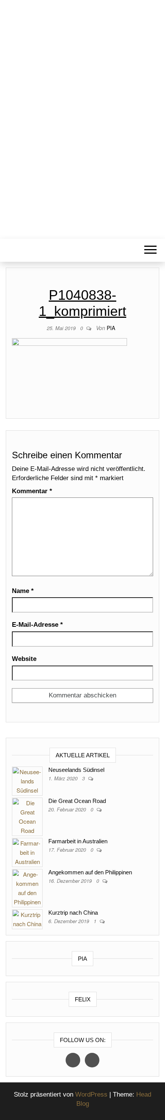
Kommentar (32, 491)
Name (23, 591)
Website (24, 658)
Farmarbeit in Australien (77, 841)
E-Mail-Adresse (37, 624)
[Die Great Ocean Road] (27, 816)
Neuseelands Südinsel (76, 769)
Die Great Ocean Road (77, 801)
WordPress (91, 1094)
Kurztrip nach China (73, 912)
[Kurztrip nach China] (27, 918)
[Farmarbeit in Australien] (27, 851)
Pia (111, 328)
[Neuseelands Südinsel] (27, 780)
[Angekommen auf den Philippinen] (27, 887)
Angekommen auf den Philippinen (90, 872)
